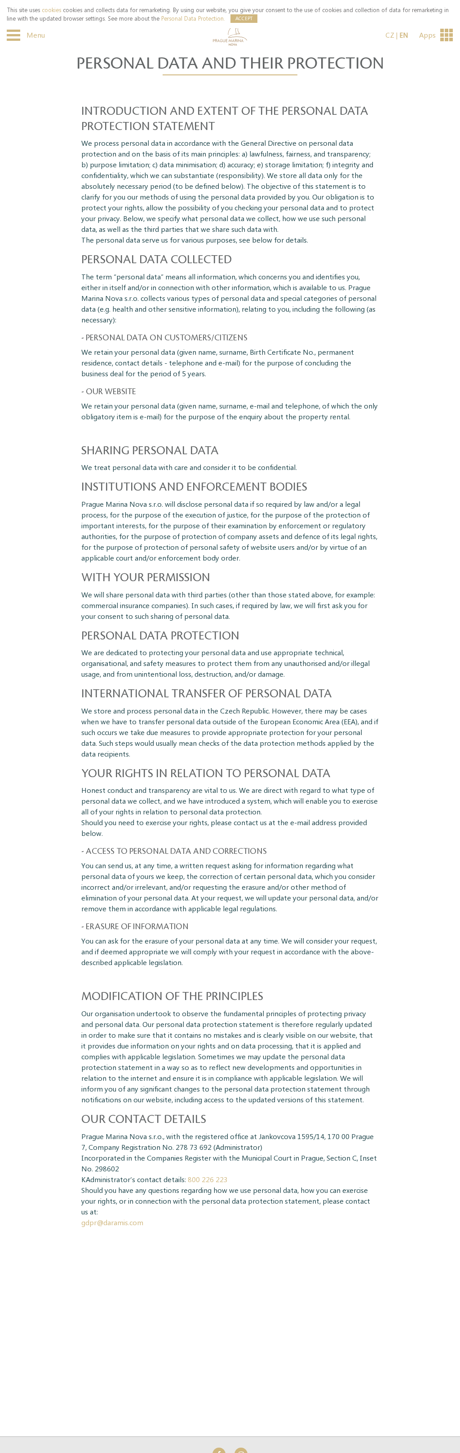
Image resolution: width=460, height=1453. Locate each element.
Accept (243, 18)
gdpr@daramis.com (112, 1222)
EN (403, 34)
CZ (389, 34)
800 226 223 (208, 1179)
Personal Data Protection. (193, 18)
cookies (51, 9)
